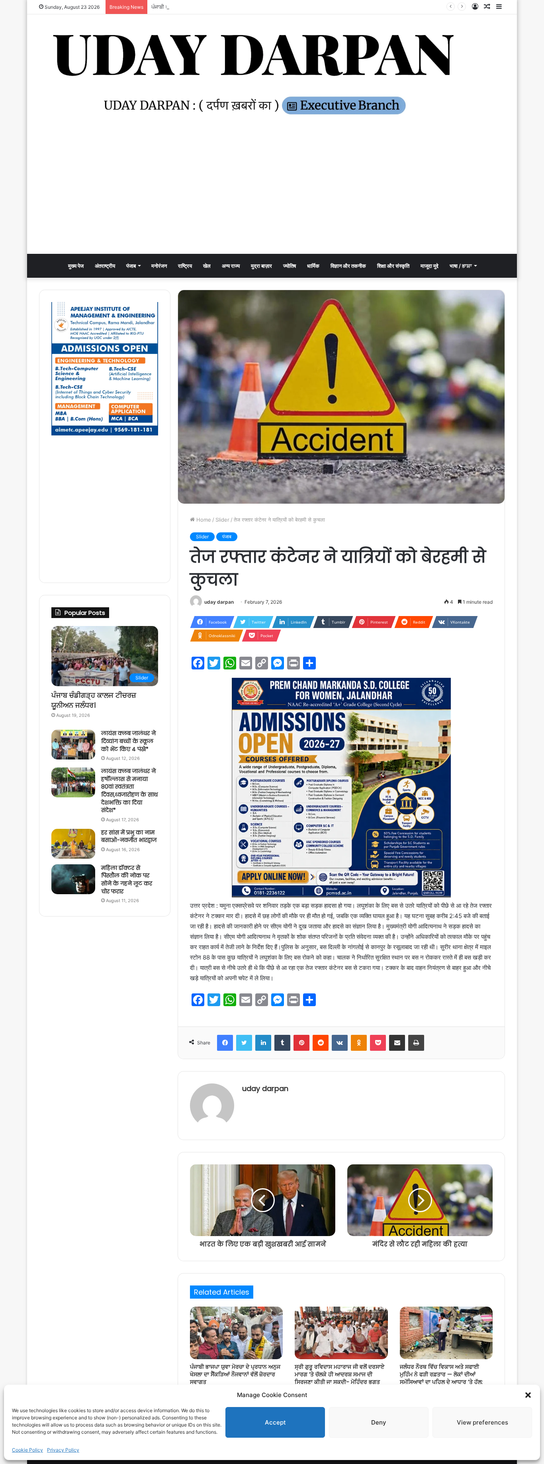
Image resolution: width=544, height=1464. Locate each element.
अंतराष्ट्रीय (105, 266)
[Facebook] (225, 1043)
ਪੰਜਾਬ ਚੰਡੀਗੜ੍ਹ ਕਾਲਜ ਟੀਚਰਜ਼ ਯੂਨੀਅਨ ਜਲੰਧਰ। (93, 700)
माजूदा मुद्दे (429, 266)
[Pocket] (378, 1043)
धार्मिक (313, 266)
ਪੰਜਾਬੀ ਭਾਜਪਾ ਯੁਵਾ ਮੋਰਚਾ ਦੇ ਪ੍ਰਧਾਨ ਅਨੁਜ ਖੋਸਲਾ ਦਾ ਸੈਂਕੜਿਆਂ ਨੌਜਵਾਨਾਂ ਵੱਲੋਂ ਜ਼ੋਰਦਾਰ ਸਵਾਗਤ (242, 7)
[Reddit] (321, 1043)
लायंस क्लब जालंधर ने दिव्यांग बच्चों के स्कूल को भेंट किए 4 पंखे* (128, 741)
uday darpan (219, 602)
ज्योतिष (289, 266)
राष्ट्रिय (185, 266)
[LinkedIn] (263, 1043)
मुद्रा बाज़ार (261, 266)
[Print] (416, 1043)
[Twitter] (244, 1043)
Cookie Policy (27, 1450)
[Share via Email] (397, 1043)
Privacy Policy (63, 1450)
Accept (275, 1422)
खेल (207, 266)
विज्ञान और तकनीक (348, 266)
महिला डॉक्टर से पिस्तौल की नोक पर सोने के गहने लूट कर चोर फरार (126, 879)
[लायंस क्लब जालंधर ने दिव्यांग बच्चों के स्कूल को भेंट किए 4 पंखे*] (73, 744)
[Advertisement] (272, 194)
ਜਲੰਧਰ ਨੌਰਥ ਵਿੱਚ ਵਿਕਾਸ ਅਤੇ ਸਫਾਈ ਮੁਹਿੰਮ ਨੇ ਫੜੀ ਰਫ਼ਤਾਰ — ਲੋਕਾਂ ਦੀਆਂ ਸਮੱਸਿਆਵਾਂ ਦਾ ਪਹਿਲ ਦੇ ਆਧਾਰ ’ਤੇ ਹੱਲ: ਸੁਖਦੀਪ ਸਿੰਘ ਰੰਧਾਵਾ (441, 1378)
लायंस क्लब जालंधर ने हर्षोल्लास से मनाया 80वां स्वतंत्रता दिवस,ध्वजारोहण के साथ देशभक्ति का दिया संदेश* (129, 790)
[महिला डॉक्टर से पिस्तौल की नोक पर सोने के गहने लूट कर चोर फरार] (73, 879)
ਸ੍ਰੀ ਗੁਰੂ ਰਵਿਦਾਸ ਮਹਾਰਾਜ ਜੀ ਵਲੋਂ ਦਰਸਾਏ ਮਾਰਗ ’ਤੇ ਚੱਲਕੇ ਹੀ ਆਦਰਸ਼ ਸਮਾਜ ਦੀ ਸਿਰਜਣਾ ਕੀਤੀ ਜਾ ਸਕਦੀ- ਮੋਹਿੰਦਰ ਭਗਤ (339, 1374)
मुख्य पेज (76, 266)
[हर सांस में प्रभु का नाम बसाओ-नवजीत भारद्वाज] (73, 844)
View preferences (482, 1422)
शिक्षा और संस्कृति (393, 266)
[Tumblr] (282, 1043)
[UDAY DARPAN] (272, 74)
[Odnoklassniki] (359, 1043)
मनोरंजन (159, 266)
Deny (378, 1422)
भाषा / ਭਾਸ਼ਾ (461, 266)
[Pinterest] (301, 1043)
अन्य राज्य (231, 266)
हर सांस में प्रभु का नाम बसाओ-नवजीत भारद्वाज (129, 836)
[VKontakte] (340, 1043)
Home (203, 519)
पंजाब (131, 266)
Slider (222, 519)
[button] (528, 1395)
